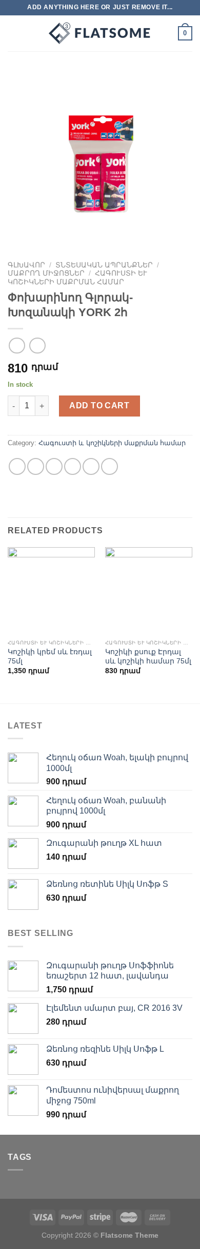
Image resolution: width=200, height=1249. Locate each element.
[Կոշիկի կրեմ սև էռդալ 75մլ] (51, 590)
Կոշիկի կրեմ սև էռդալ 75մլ (50, 656)
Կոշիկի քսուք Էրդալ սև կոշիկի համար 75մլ (148, 656)
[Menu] (14, 33)
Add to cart (99, 405)
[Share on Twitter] (54, 466)
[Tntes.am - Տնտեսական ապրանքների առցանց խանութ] (100, 33)
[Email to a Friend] (72, 466)
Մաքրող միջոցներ (46, 273)
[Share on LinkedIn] (109, 466)
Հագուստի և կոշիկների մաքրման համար (77, 277)
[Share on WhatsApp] (17, 466)
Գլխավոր (26, 265)
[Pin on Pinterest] (91, 466)
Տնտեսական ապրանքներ (104, 265)
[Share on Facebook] (35, 466)
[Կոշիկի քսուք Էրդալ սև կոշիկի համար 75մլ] (148, 590)
